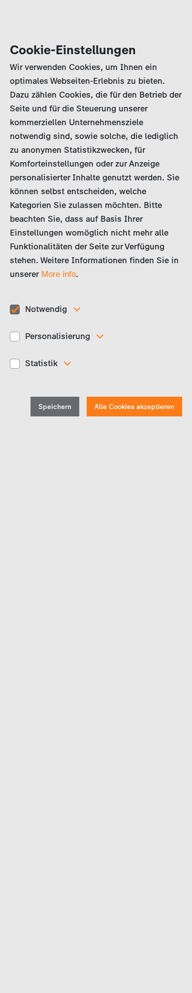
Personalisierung (57, 336)
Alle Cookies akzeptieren (134, 407)
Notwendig (46, 309)
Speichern (54, 407)
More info (58, 274)
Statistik (41, 363)
